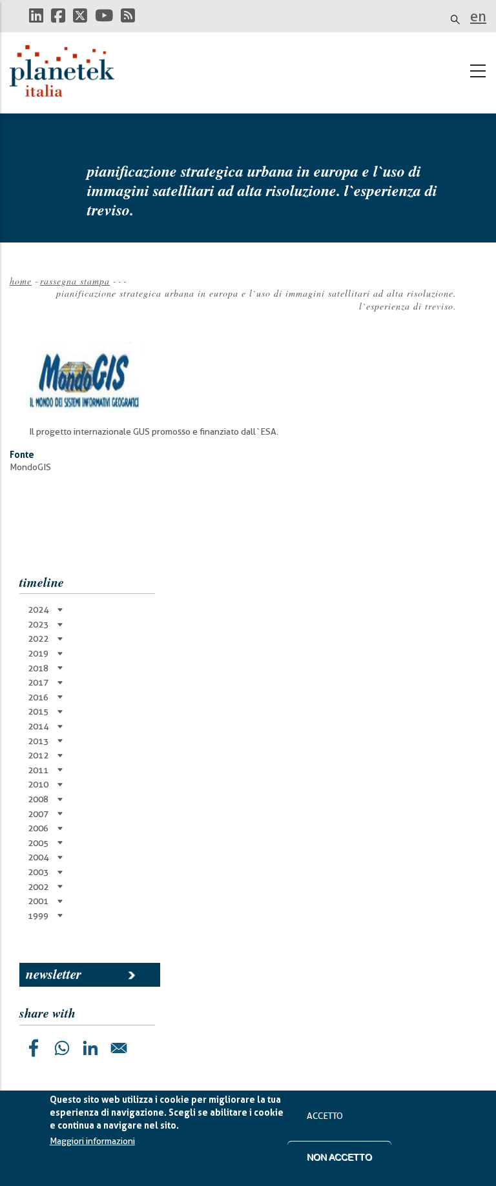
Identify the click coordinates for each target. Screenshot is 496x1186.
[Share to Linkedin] (90, 1048)
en (478, 16)
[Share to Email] (119, 1048)
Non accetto (339, 1157)
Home (21, 281)
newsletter (53, 973)
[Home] (68, 71)
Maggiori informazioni (92, 1141)
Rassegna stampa (75, 281)
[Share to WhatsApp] (62, 1048)
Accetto (325, 1116)
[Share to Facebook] (33, 1048)
